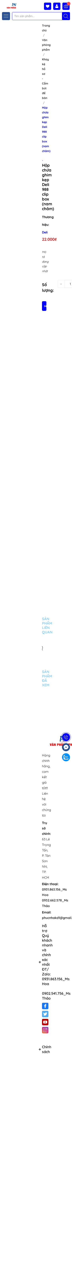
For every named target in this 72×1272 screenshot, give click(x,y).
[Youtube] (45, 1022)
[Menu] (6, 16)
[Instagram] (45, 1030)
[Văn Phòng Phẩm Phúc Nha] (9, 5)
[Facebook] (45, 1006)
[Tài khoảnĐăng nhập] (57, 6)
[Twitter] (45, 1014)
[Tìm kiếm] (66, 16)
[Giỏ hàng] (66, 6)
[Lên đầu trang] (67, 1262)
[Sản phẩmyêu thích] (48, 6)
